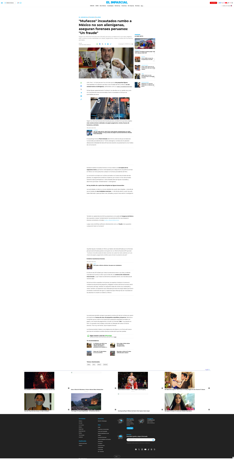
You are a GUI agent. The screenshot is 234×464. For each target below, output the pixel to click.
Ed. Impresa (131, 5)
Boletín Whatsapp (102, 421)
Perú (94, 364)
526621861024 (130, 420)
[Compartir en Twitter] (102, 44)
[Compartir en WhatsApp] (97, 44)
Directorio (100, 441)
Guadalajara (110, 5)
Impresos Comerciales (103, 429)
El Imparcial (83, 17)
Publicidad (100, 447)
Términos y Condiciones (145, 443)
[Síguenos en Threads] (230, 2)
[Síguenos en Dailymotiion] (154, 449)
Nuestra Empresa (102, 437)
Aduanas (105, 364)
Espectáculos (82, 431)
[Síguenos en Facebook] (220, 2)
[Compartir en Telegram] (105, 44)
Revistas (137, 5)
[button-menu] (2, 2)
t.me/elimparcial (151, 420)
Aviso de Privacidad (102, 431)
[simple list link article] (145, 44)
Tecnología (81, 435)
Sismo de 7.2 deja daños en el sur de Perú (99, 352)
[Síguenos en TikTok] (228, 2)
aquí (115, 337)
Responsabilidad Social (103, 433)
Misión (99, 435)
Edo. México (103, 5)
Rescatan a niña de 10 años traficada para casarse (124, 352)
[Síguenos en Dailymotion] (232, 2)
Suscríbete (213, 2)
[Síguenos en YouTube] (226, 2)
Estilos (80, 433)
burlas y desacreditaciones (111, 220)
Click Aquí (130, 428)
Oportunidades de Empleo (104, 439)
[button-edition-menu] (221, 6)
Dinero (80, 427)
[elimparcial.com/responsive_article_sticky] (233, 457)
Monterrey (117, 5)
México (99, 364)
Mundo (92, 17)
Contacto (100, 443)
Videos (80, 445)
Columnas (124, 5)
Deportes (81, 429)
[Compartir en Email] (108, 44)
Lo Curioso (81, 425)
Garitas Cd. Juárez (226, 5)
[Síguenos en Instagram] (224, 2)
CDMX (97, 5)
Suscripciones (101, 445)
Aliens (98, 17)
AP (81, 43)
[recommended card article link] (89, 132)
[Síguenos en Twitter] (222, 2)
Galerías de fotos (83, 443)
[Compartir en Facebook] (100, 44)
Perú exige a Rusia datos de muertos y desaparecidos (123, 344)
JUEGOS (92, 5)
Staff (99, 427)
